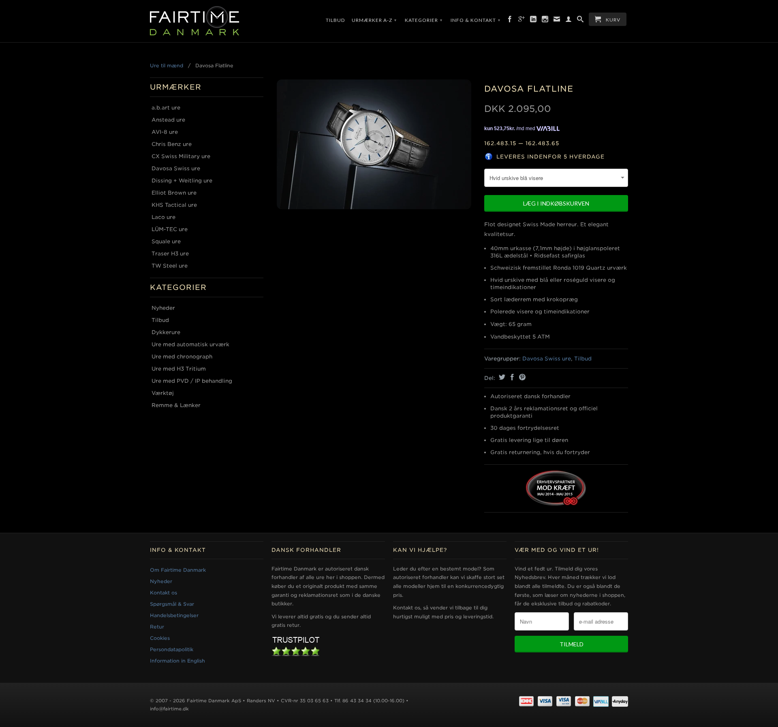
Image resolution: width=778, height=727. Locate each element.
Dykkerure (166, 332)
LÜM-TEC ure (170, 229)
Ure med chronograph (182, 357)
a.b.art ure (166, 108)
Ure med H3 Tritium (179, 369)
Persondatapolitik (171, 649)
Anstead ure (168, 120)
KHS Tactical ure (174, 205)
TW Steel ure (170, 266)
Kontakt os (163, 593)
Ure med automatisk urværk (190, 344)
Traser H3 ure (170, 254)
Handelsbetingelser (174, 615)
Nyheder (163, 308)
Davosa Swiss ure (176, 168)
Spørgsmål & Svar (172, 604)
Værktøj (163, 393)
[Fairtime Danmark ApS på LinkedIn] (533, 21)
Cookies (160, 638)
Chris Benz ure (172, 144)
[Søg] (580, 21)
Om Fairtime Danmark (178, 570)
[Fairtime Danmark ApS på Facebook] (510, 21)
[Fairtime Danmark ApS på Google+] (521, 21)
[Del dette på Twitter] (501, 377)
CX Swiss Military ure (181, 156)
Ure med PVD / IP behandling (192, 381)
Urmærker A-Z (374, 20)
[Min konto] (568, 21)
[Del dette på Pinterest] (521, 377)
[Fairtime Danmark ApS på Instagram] (545, 21)
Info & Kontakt (475, 20)
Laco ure (163, 217)
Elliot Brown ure (174, 193)
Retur (157, 627)
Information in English (177, 661)
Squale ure (166, 241)
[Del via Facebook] (511, 377)
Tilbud (335, 20)
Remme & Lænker (176, 405)
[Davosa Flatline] (373, 144)
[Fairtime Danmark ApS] (206, 21)
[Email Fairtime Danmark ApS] (557, 21)
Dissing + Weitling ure (182, 181)
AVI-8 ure (165, 132)
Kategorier (423, 20)
